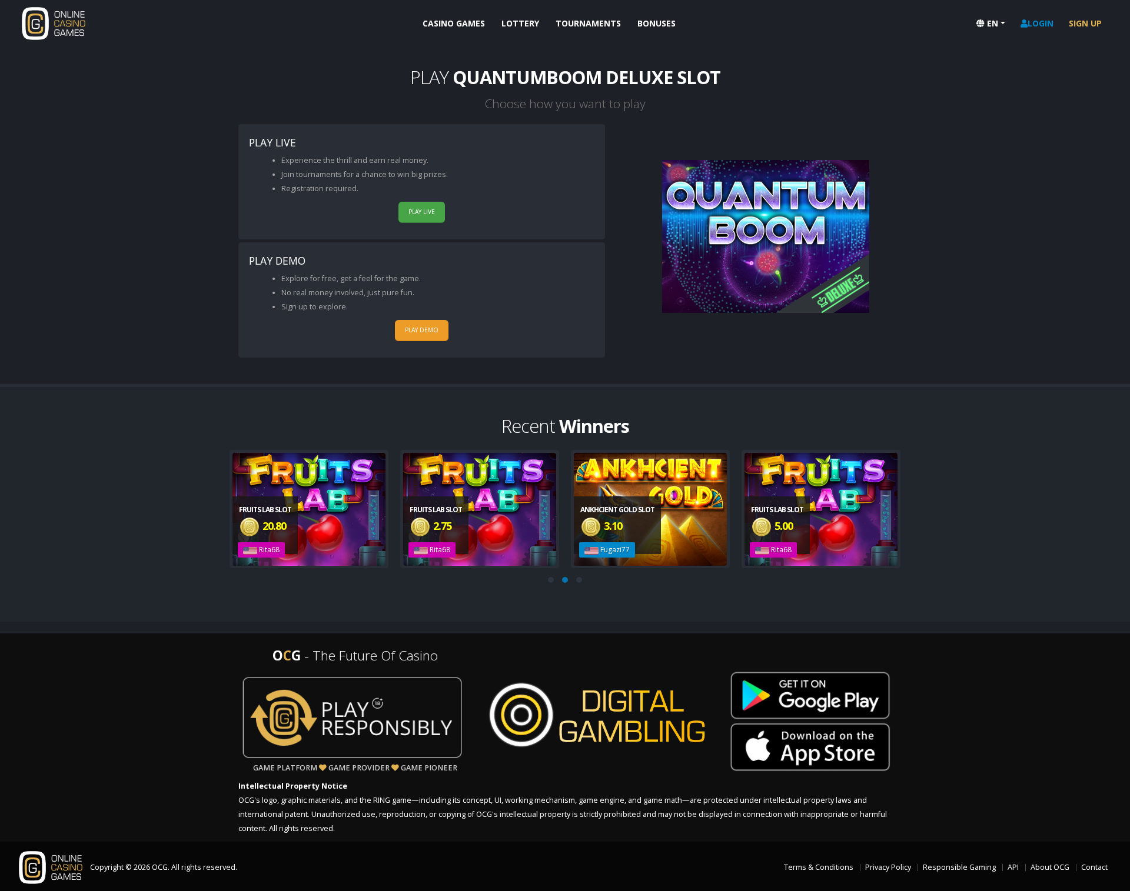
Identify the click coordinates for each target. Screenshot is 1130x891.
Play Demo (421, 330)
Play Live (421, 212)
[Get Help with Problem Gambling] (352, 717)
